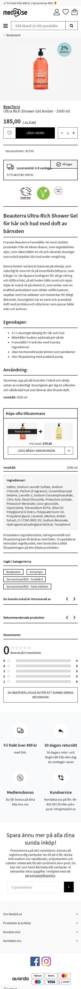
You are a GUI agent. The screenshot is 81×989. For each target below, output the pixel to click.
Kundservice (11, 932)
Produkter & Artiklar (17, 923)
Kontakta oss (12, 941)
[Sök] (71, 25)
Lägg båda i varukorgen (36, 450)
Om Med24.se (12, 914)
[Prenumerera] (69, 887)
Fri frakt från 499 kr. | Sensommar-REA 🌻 (31, 3)
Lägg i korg (35, 133)
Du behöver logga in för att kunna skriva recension (40, 694)
